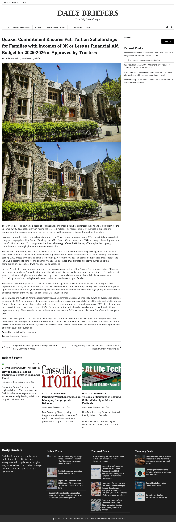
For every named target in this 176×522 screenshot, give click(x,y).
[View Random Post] (166, 27)
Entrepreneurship (56, 27)
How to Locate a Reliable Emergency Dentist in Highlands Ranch (21, 375)
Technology (76, 27)
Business (39, 27)
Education (14, 336)
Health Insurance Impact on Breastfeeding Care (144, 60)
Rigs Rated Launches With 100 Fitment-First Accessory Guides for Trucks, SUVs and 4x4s (70, 484)
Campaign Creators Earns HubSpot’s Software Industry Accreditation (158, 472)
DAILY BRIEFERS (88, 13)
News (88, 27)
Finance (24, 336)
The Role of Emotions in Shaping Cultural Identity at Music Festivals (101, 400)
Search (127, 37)
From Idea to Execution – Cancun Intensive (157, 484)
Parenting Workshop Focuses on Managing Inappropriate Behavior (61, 400)
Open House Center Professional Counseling (156, 496)
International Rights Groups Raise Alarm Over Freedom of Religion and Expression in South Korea (70, 460)
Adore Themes (118, 518)
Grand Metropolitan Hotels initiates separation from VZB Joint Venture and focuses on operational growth (66, 495)
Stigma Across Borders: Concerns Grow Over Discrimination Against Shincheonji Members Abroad (112, 505)
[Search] (171, 27)
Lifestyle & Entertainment (17, 27)
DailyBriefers (35, 58)
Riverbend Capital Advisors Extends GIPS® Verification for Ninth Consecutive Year (108, 458)
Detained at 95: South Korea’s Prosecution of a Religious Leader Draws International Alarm (158, 460)
